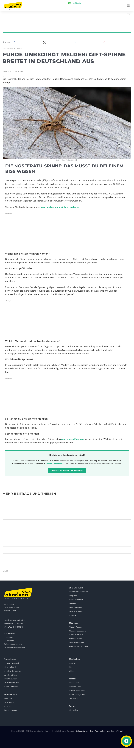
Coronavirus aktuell (11, 663)
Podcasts (72, 663)
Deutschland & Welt (11, 683)
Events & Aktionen (76, 599)
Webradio (120, 731)
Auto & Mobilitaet (11, 686)
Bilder (71, 667)
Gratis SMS (73, 698)
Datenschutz (9, 640)
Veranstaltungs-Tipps (77, 694)
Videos (71, 671)
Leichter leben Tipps (77, 690)
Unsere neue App (75, 611)
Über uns (72, 603)
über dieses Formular (73, 439)
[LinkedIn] (74, 42)
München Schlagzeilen (77, 631)
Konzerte (7, 706)
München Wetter (75, 638)
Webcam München (76, 642)
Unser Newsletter (76, 607)
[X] (44, 42)
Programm (73, 595)
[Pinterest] (104, 42)
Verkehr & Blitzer (10, 675)
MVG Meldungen (10, 679)
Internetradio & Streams (78, 592)
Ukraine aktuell (10, 667)
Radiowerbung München (104, 731)
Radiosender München (84, 731)
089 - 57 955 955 (16, 623)
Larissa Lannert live (54, 463)
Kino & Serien (74, 683)
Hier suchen (73, 710)
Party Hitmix (9, 702)
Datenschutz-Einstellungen (14, 647)
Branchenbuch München (78, 646)
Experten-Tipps (75, 686)
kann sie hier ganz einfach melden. (59, 206)
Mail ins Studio (9, 634)
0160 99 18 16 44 (19, 627)
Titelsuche (8, 698)
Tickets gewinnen (10, 710)
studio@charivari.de (17, 620)
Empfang (72, 615)
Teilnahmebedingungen (13, 644)
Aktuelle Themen (75, 627)
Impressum (8, 637)
